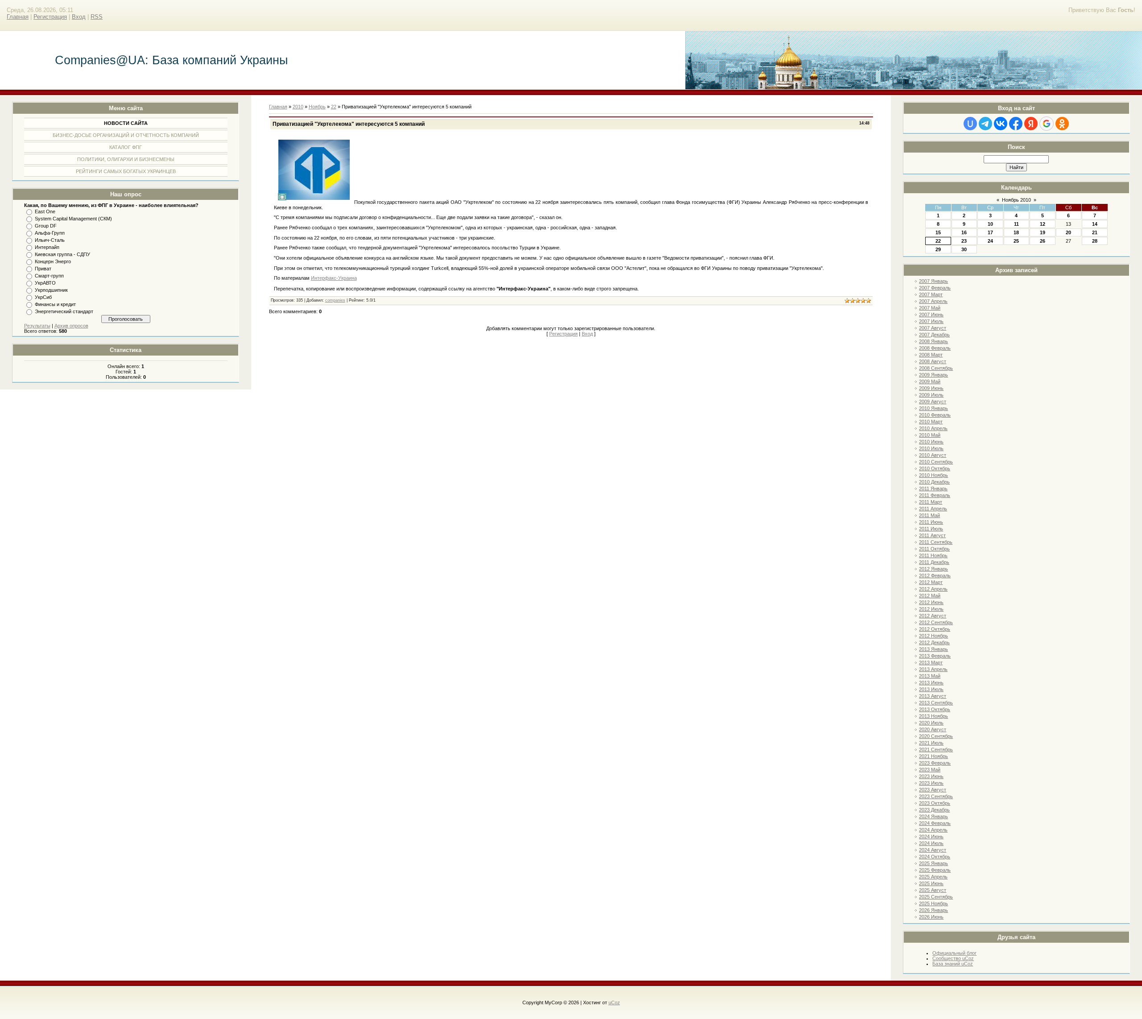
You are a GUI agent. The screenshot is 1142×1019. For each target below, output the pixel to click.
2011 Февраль (934, 495)
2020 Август (932, 729)
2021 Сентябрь (936, 749)
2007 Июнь (931, 314)
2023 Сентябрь (936, 796)
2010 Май (929, 435)
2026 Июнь (931, 917)
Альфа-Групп (50, 233)
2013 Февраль (935, 656)
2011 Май (929, 515)
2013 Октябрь (934, 709)
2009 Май (929, 381)
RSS (97, 16)
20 (1068, 232)
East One (45, 211)
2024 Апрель (933, 830)
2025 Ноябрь (933, 903)
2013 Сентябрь (936, 702)
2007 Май (929, 308)
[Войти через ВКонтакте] (1000, 123)
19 (1042, 232)
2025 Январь (933, 863)
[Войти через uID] (970, 123)
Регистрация (50, 16)
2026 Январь (933, 910)
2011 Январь (933, 488)
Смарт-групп (49, 275)
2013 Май (929, 676)
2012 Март (931, 582)
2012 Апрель (933, 589)
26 (1042, 241)
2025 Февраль (935, 870)
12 (1042, 224)
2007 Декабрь (934, 334)
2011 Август (932, 535)
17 (990, 232)
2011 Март (930, 502)
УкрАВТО (45, 283)
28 (1094, 241)
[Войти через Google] (1046, 123)
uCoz (614, 1002)
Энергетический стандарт (64, 311)
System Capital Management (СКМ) (73, 218)
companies (335, 300)
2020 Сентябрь (936, 736)
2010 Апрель (933, 428)
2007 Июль (931, 321)
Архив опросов (71, 325)
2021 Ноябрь (933, 756)
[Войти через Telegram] (985, 123)
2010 (298, 106)
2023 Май (929, 769)
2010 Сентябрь (936, 461)
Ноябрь (317, 106)
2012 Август (932, 615)
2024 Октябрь (934, 856)
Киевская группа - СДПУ (62, 254)
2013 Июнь (931, 682)
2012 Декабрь (934, 642)
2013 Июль (931, 689)
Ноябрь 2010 (1016, 200)
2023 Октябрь (934, 803)
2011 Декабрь (934, 562)
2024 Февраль (935, 823)
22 (938, 241)
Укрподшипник (51, 290)
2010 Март (931, 421)
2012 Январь (933, 569)
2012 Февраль (935, 575)
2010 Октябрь (934, 468)
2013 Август (932, 696)
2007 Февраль (935, 287)
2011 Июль (931, 528)
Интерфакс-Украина (334, 278)
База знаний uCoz (952, 963)
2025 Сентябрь (936, 896)
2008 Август (932, 361)
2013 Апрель (933, 669)
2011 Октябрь (934, 548)
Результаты (37, 325)
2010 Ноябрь (933, 475)
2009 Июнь (931, 388)
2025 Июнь (931, 883)
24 (990, 241)
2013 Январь (933, 649)
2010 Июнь (931, 441)
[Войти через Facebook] (1015, 123)
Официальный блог (954, 953)
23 (964, 241)
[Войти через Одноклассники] (1062, 123)
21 (1094, 232)
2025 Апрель (933, 876)
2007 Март (931, 294)
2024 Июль (931, 843)
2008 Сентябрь (936, 368)
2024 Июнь (931, 836)
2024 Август (932, 850)
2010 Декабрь (934, 482)
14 (1094, 224)
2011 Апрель (933, 508)
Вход (79, 16)
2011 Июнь (931, 522)
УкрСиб (43, 297)
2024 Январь (933, 816)
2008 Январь (933, 341)
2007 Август (932, 328)
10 (990, 224)
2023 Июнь (931, 776)
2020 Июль (931, 722)
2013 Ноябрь (933, 716)
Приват (43, 268)
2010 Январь (933, 408)
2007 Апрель (933, 301)
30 (964, 249)
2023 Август (932, 789)
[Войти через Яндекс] (1031, 123)
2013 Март (931, 662)
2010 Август (932, 455)
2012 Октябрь (934, 629)
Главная (18, 16)
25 (1016, 241)
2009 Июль (931, 395)
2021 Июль (931, 743)
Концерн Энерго (53, 261)
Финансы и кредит (55, 304)
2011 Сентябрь (935, 542)
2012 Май (929, 595)
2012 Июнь (931, 602)
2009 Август (932, 401)
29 (938, 249)
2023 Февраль (935, 763)
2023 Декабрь (934, 809)
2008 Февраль (935, 348)
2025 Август (932, 890)
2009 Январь (933, 374)
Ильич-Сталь (50, 240)
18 (1016, 232)
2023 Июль (931, 783)
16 (964, 232)
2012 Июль (931, 609)
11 (1016, 224)
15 (938, 232)
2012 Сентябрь (936, 622)
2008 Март (931, 354)
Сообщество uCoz (953, 958)
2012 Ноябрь (933, 635)
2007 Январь (933, 281)
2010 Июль (931, 448)
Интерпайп (47, 247)
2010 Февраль (935, 415)
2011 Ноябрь (933, 555)
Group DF (46, 225)
